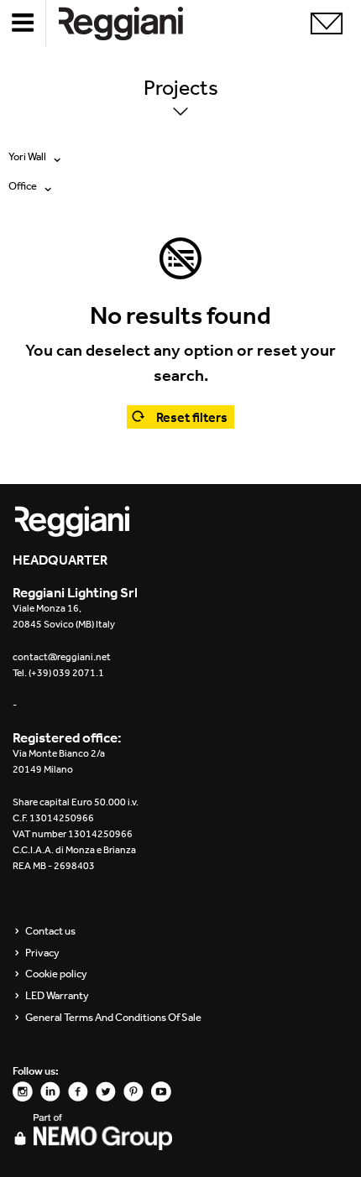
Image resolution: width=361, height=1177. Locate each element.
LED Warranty (57, 996)
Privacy (42, 953)
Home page (134, 23)
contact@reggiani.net (62, 657)
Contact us (50, 931)
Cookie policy (56, 974)
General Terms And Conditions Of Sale (113, 1017)
